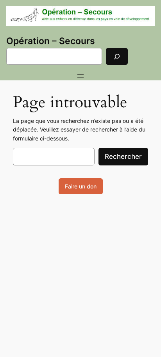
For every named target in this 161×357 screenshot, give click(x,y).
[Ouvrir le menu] (80, 75)
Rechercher (123, 156)
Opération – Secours (50, 41)
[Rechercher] (117, 56)
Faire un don (81, 186)
